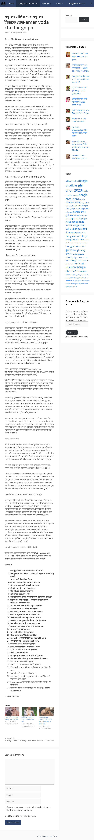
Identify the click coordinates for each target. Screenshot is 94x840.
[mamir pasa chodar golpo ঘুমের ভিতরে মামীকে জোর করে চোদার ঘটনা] (46, 711)
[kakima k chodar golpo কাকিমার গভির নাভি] (29, 711)
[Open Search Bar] (91, 3)
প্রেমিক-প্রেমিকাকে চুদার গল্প (72, 284)
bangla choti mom (29, 741)
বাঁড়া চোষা (81, 284)
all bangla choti (72, 181)
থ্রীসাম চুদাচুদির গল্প (77, 278)
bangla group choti (81, 243)
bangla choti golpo (75, 206)
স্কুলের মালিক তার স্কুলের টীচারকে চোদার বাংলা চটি (11, 718)
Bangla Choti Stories (26, 3)
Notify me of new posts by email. (21, 815)
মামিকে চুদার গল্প (73, 286)
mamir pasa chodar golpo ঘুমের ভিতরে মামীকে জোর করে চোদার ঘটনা (45, 720)
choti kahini (83, 258)
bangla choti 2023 (14, 741)
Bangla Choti (12, 738)
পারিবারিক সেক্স (40, 741)
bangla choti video (75, 239)
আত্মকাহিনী (73, 275)
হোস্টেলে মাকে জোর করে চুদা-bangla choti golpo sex (79, 90)
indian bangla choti (74, 260)
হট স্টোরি (58, 3)
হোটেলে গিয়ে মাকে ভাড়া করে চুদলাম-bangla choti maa (79, 101)
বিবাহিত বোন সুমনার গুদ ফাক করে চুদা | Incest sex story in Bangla (80, 68)
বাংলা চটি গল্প (45, 3)
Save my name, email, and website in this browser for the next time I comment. (29, 808)
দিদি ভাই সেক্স (85, 278)
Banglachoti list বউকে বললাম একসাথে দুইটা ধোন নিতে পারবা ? (80, 79)
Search (69, 15)
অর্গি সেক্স (68, 275)
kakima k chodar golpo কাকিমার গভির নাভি (28, 719)
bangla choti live (77, 232)
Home (11, 3)
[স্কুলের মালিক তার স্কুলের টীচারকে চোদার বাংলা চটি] (12, 711)
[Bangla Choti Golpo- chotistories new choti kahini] (4, 3)
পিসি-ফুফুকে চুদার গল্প (77, 281)
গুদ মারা (71, 278)
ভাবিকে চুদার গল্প (49, 741)
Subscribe (72, 332)
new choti (83, 271)
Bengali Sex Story (76, 3)
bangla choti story (76, 236)
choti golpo (72, 257)
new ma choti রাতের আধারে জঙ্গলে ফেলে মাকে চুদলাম (80, 56)
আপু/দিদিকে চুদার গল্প (79, 275)
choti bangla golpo (77, 254)
